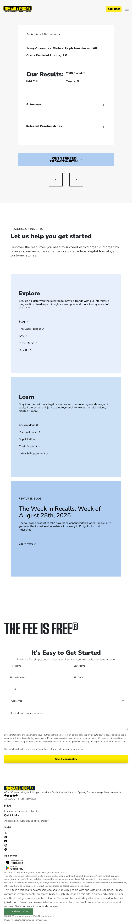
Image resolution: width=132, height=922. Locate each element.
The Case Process (30, 329)
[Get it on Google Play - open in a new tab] (14, 868)
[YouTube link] (5, 841)
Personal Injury (28, 432)
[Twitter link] (5, 833)
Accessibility (11, 821)
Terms (47, 749)
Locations (10, 811)
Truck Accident (28, 446)
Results (24, 350)
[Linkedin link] (5, 849)
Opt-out (25, 821)
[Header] (17, 9)
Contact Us (33, 811)
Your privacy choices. (19, 911)
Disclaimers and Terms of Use (32, 919)
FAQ (21, 336)
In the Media (26, 343)
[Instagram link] (5, 845)
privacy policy (76, 749)
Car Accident (27, 425)
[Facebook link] (5, 837)
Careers (21, 811)
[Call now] (114, 9)
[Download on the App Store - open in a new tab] (14, 862)
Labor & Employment (32, 453)
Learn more (26, 543)
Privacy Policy (11, 919)
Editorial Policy (39, 821)
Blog (22, 321)
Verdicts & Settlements (45, 34)
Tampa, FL (73, 81)
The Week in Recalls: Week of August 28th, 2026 (60, 512)
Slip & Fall (25, 439)
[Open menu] (127, 9)
